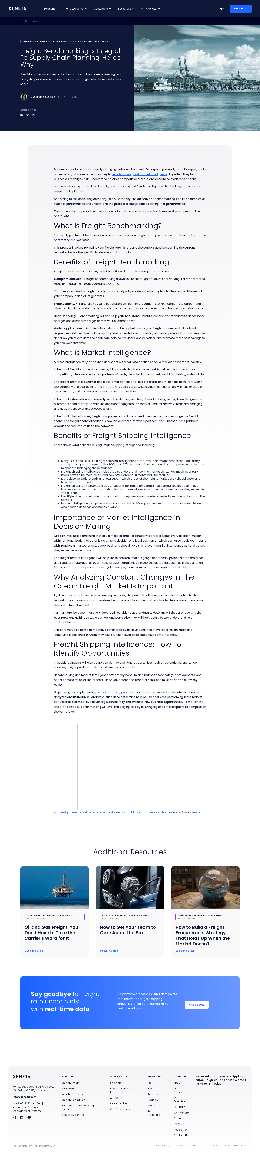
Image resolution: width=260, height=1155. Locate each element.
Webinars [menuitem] (154, 1105)
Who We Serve (74, 8)
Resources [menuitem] (154, 1076)
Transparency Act (221, 1145)
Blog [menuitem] (151, 1088)
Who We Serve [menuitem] (119, 1076)
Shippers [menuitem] (116, 1083)
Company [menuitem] (180, 1076)
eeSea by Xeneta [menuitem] (73, 1115)
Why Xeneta (149, 8)
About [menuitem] (178, 1083)
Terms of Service (180, 1145)
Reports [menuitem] (153, 1094)
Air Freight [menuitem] (68, 1088)
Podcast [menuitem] (153, 1100)
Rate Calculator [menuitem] (154, 1113)
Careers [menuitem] (179, 1118)
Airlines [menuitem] (114, 1098)
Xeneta (194, 812)
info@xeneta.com (24, 1097)
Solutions (49, 8)
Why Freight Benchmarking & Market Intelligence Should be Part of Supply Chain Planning (117, 812)
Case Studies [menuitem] (119, 1103)
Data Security (239, 1145)
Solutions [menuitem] (68, 1076)
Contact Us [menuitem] (181, 1135)
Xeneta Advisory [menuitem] (72, 1094)
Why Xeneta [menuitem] (181, 1112)
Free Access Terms (200, 1145)
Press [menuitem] (177, 1124)
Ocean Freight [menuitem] (71, 1083)
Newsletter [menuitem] (180, 1129)
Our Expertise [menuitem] (179, 1099)
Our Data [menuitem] (180, 1107)
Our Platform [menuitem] (179, 1090)
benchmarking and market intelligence (139, 174)
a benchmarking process (115, 692)
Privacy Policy (163, 1145)
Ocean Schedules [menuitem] (73, 1100)
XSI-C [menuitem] (151, 1083)
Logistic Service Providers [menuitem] (120, 1090)
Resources (124, 8)
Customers (101, 8)
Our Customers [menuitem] (120, 1109)
